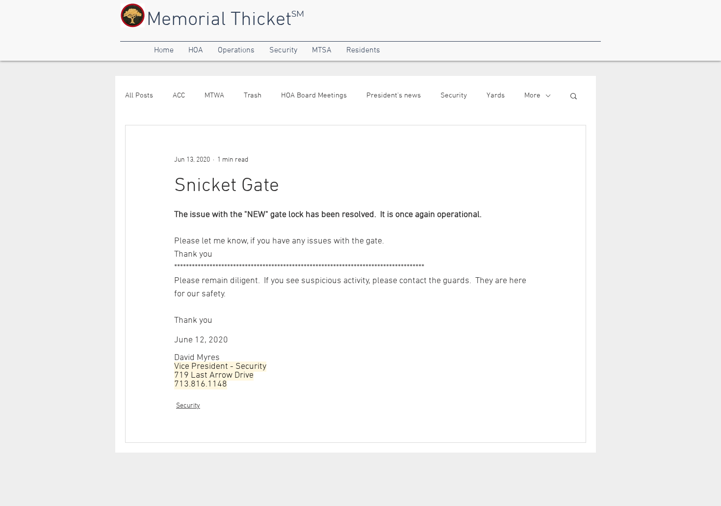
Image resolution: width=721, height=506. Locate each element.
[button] (164, 51)
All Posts (139, 95)
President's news (393, 95)
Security (453, 95)
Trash (252, 95)
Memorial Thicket (219, 20)
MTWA (214, 95)
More (532, 95)
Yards (496, 95)
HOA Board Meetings (314, 95)
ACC (179, 95)
